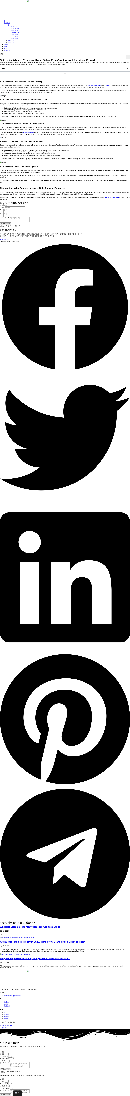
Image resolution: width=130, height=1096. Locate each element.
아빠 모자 (14, 34)
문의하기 (7, 50)
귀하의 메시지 (5, 217)
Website (3, 1061)
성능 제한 (97, 85)
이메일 (2, 207)
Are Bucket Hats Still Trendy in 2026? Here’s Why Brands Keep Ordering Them (42, 942)
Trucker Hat (15, 32)
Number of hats (5, 1058)
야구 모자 (14, 30)
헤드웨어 (7, 23)
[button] (127, 68)
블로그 (6, 48)
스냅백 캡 (14, 36)
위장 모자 (14, 38)
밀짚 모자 (11, 40)
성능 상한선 (15, 28)
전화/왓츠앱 (4, 1056)
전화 (1, 209)
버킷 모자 (11, 42)
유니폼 (6, 44)
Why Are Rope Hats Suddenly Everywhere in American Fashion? (35, 958)
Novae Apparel (28, 132)
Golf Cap (14, 27)
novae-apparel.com (112, 197)
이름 (1, 205)
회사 (1, 213)
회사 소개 (7, 46)
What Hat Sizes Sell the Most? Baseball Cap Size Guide (30, 927)
